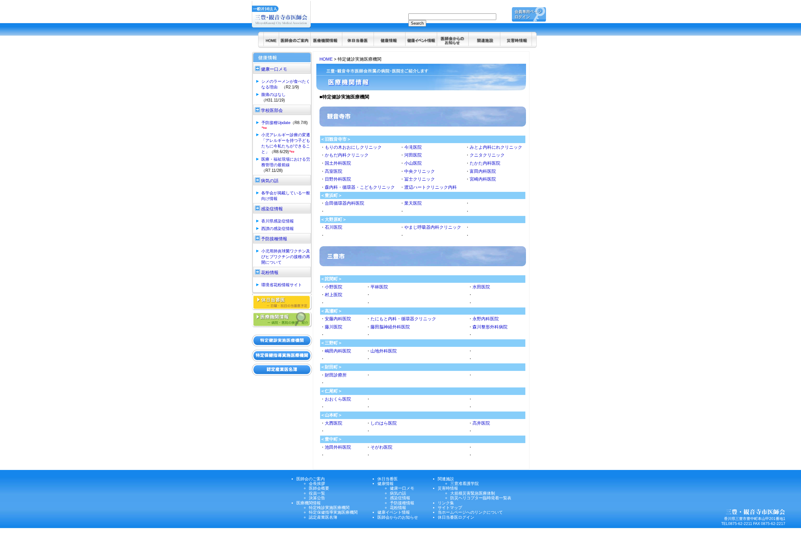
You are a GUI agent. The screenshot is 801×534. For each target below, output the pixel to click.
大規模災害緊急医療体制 (472, 493)
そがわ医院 (381, 447)
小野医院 (333, 286)
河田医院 (413, 154)
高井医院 (481, 423)
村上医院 (333, 294)
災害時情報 (448, 488)
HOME (326, 59)
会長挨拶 (317, 483)
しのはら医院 (383, 423)
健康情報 (385, 483)
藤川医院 (333, 326)
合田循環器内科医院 (344, 203)
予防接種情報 (402, 503)
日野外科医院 (338, 179)
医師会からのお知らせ (397, 517)
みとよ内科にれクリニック (496, 147)
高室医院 (333, 171)
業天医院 (413, 203)
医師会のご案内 (310, 479)
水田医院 (481, 286)
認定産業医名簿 (323, 517)
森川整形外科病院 (490, 326)
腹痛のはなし (273, 94)
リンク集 (446, 503)
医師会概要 (319, 488)
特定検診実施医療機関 (329, 507)
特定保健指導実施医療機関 (333, 512)
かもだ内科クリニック (347, 154)
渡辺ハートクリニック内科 (430, 187)
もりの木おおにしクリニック (353, 147)
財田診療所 (336, 374)
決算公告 (317, 498)
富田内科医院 (483, 171)
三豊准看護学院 (464, 483)
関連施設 (446, 479)
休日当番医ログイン (456, 517)
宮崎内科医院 (483, 179)
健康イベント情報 (393, 512)
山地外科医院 (383, 350)
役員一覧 (317, 493)
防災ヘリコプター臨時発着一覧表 (480, 498)
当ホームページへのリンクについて (470, 512)
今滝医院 (413, 147)
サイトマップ (450, 507)
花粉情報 (398, 507)
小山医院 (413, 163)
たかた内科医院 (485, 163)
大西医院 (333, 423)
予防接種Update (275, 122)
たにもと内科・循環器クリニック (403, 318)
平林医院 (379, 286)
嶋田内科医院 (338, 350)
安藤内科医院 (338, 318)
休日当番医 (387, 479)
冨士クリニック (419, 179)
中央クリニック (419, 171)
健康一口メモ (402, 488)
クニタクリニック (487, 154)
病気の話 (398, 493)
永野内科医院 (485, 318)
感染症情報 (400, 498)
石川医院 (333, 227)
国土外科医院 (338, 163)
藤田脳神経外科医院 (390, 326)
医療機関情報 (308, 503)
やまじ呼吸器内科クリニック (432, 227)
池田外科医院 (338, 447)
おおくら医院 (338, 399)
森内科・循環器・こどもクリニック (360, 187)
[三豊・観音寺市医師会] (271, 44)
